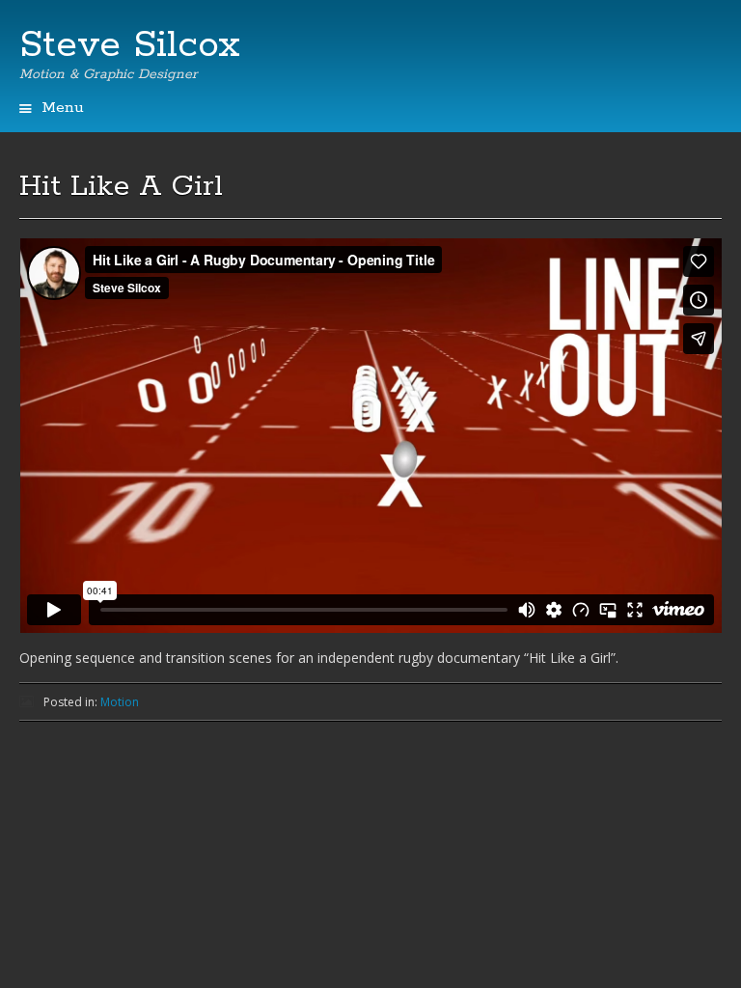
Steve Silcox (129, 45)
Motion (119, 702)
